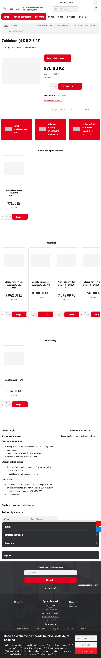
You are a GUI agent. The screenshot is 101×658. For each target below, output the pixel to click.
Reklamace (41, 628)
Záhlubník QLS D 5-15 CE (14, 379)
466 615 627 (45, 613)
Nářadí (6, 16)
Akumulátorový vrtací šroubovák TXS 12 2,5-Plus (66, 284)
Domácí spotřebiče (22, 16)
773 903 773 (55, 613)
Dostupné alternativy (55, 58)
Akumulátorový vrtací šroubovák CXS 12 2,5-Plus (13, 284)
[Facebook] (79, 2)
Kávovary (39, 16)
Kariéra (71, 2)
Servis (51, 16)
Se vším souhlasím (86, 651)
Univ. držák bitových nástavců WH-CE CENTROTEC (14, 193)
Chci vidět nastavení (86, 638)
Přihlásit (50, 580)
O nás (60, 16)
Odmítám (86, 644)
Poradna (71, 16)
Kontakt (82, 16)
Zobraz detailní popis (53, 100)
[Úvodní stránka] (11, 8)
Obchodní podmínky (21, 628)
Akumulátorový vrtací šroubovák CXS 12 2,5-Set (40, 283)
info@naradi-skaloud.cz (50, 617)
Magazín (63, 2)
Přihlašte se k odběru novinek (50, 567)
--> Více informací (27, 505)
